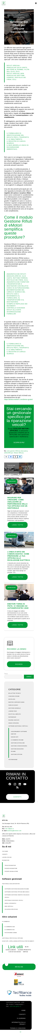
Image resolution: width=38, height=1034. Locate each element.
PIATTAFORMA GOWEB (11, 932)
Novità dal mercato (14, 714)
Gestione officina (19, 17)
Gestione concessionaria (19, 745)
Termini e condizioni (18, 1028)
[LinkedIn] (20, 784)
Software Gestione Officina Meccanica (17, 891)
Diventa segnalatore (11, 871)
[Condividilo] (11, 456)
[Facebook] (10, 784)
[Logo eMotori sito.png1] (3, 3)
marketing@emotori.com (14, 830)
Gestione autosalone (18, 742)
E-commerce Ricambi (17, 740)
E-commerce (6, 921)
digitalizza (11, 699)
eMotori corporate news (16, 702)
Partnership (12, 717)
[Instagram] (15, 784)
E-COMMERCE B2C (10, 929)
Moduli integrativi (10, 903)
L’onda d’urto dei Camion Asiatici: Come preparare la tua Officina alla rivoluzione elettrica (18, 556)
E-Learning (21, 1018)
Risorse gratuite (13, 720)
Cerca (6, 673)
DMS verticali (9, 906)
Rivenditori (5, 860)
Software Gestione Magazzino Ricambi (17, 888)
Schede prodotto (24, 949)
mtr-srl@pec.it (9, 828)
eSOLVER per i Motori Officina (14, 453)
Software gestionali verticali (18, 726)
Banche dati (14, 737)
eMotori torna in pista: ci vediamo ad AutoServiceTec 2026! (18, 606)
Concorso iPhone (13, 696)
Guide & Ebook (11, 949)
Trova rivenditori (10, 865)
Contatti (4, 854)
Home (23, 1010)
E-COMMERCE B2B (10, 926)
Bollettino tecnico (14, 693)
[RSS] (17, 787)
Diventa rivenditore (11, 868)
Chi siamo (5, 851)
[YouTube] (24, 784)
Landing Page (12, 711)
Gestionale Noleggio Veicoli (14, 900)
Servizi (25, 951)
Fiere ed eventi (13, 705)
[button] (36, 3)
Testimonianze (12, 759)
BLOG (27, 947)
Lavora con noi (7, 857)
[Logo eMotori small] (7, 815)
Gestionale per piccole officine (12, 938)
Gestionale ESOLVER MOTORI (11, 883)
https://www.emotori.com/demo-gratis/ (18, 399)
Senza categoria (13, 723)
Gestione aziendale (14, 708)
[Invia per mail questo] (6, 456)
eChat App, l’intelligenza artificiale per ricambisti (18, 941)
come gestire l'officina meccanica (17, 451)
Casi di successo (15, 951)
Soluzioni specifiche (11, 909)
